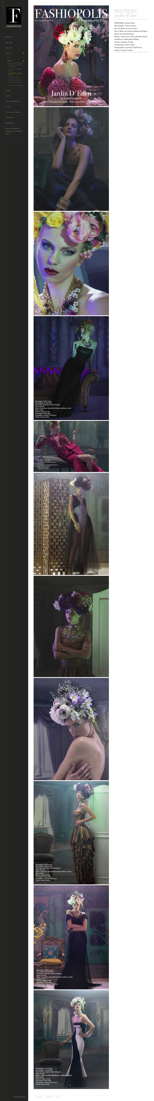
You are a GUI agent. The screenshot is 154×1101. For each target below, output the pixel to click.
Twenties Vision (14, 77)
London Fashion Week (14, 85)
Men (8, 57)
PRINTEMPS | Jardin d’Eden (15, 74)
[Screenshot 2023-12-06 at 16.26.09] (71, 676)
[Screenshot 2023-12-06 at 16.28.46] (71, 884)
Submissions (10, 123)
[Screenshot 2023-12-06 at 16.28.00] (71, 574)
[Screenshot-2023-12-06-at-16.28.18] (71, 1088)
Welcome (9, 42)
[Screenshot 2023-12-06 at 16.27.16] (71, 419)
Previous (38, 1097)
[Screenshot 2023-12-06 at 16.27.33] (71, 314)
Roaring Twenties (14, 82)
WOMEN (9, 61)
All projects (48, 1097)
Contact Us (9, 118)
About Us (8, 48)
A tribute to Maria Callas (15, 70)
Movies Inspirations (12, 101)
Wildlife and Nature (13, 112)
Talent (7, 96)
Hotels (8, 107)
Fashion (8, 37)
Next (57, 1097)
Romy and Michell (14, 80)
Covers (8, 90)
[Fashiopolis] (15, 17)
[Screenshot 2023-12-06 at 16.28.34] (71, 988)
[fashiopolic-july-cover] (71, 105)
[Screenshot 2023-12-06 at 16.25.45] (71, 210)
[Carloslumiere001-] (71, 471)
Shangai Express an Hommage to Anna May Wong (15, 64)
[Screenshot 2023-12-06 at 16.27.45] (71, 779)
